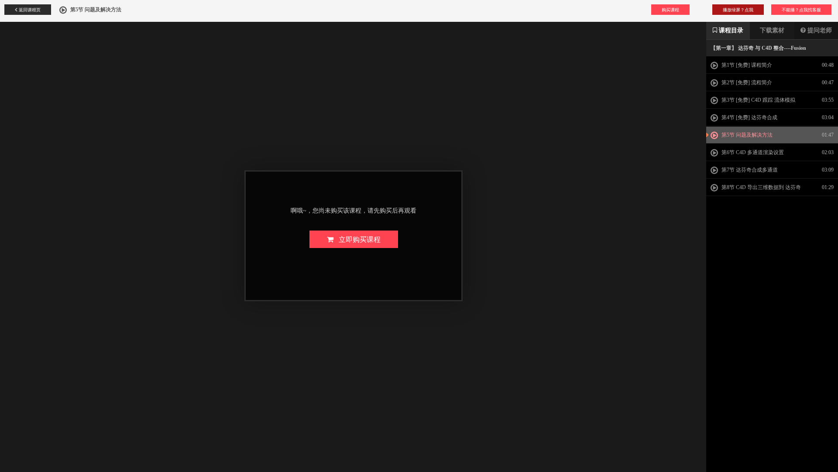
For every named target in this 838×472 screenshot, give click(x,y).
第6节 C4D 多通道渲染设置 (752, 152)
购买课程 (670, 10)
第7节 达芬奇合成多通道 (749, 170)
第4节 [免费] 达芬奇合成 (748, 117)
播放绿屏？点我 (738, 10)
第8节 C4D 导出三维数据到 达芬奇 (760, 187)
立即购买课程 (357, 239)
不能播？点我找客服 (801, 10)
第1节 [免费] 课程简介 (746, 65)
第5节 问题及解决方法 (746, 135)
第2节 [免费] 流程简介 (746, 82)
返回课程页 (29, 10)
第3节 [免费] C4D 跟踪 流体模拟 (757, 100)
